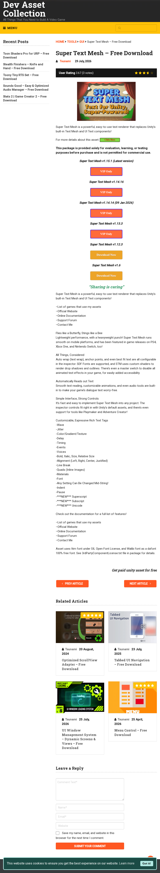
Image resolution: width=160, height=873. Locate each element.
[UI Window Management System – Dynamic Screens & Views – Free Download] (80, 697)
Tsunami (65, 61)
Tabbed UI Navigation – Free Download (132, 662)
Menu (12, 28)
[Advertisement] (26, 130)
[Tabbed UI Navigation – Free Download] (132, 627)
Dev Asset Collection (24, 9)
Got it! (146, 863)
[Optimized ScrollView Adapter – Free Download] (80, 627)
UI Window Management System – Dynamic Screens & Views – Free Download (79, 739)
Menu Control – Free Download (130, 732)
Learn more (126, 863)
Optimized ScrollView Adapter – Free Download (79, 664)
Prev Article (73, 583)
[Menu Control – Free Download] (132, 697)
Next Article (139, 583)
